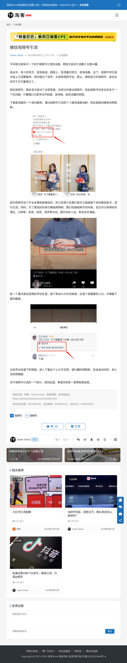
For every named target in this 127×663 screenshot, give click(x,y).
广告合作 (49, 651)
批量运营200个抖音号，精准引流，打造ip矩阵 (34, 574)
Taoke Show (16, 55)
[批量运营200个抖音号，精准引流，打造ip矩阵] (36, 553)
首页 (9, 24)
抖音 (58, 77)
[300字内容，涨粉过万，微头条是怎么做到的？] (91, 491)
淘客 (87, 72)
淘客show (53, 656)
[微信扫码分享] (78, 439)
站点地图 (93, 651)
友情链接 (65, 651)
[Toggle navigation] (116, 15)
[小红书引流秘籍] (36, 491)
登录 (15, 631)
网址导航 (33, 651)
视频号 (43, 64)
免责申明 (73, 656)
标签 (79, 651)
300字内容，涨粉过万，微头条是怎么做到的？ (90, 513)
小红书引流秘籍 (21, 512)
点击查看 (84, 4)
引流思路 (63, 55)
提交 (110, 631)
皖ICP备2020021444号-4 (92, 656)
